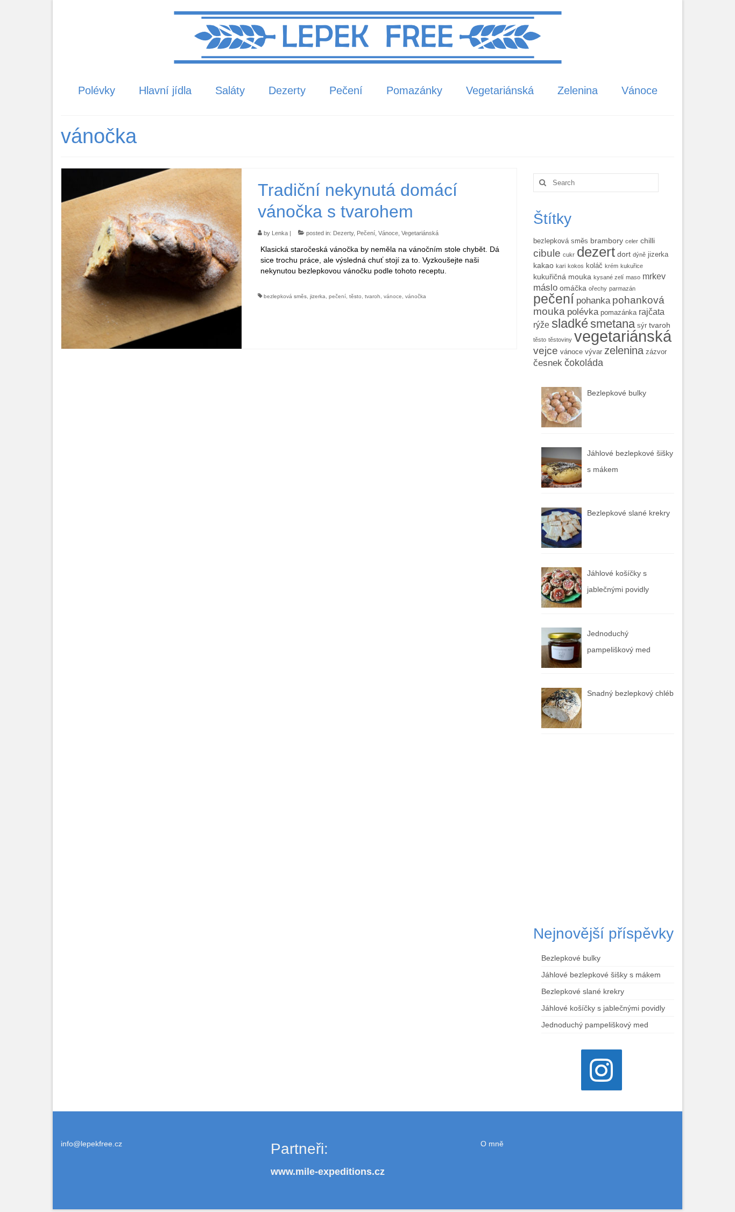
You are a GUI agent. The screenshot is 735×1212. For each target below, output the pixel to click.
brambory (606, 240)
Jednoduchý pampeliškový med (594, 1024)
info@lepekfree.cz (91, 1143)
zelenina (624, 350)
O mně (492, 1143)
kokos (576, 266)
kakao (543, 265)
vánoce (393, 296)
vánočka (415, 296)
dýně (639, 254)
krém (611, 266)
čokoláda (583, 362)
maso (633, 277)
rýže (541, 324)
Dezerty (343, 233)
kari (561, 266)
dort (624, 254)
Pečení (366, 233)
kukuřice (631, 266)
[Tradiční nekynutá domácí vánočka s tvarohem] (151, 257)
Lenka (280, 233)
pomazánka (618, 312)
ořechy (598, 288)
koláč (594, 266)
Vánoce (388, 233)
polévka (582, 312)
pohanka (593, 300)
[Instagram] (601, 1069)
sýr (642, 325)
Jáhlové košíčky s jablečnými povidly (603, 1008)
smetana (612, 323)
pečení (337, 296)
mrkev (654, 276)
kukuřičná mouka (562, 276)
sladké (570, 323)
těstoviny (560, 339)
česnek (547, 363)
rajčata (652, 311)
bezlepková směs (285, 296)
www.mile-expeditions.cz (328, 1171)
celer (631, 241)
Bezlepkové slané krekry (582, 991)
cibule (547, 253)
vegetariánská (623, 336)
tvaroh (372, 296)
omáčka (573, 288)
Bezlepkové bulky (570, 958)
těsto (355, 296)
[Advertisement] (604, 828)
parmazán (622, 288)
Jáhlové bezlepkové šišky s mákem (601, 974)
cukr (569, 254)
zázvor (656, 352)
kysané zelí (608, 277)
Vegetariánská (420, 233)
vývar (593, 352)
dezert (596, 251)
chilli (647, 240)
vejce (545, 350)
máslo (545, 288)
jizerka (318, 296)
